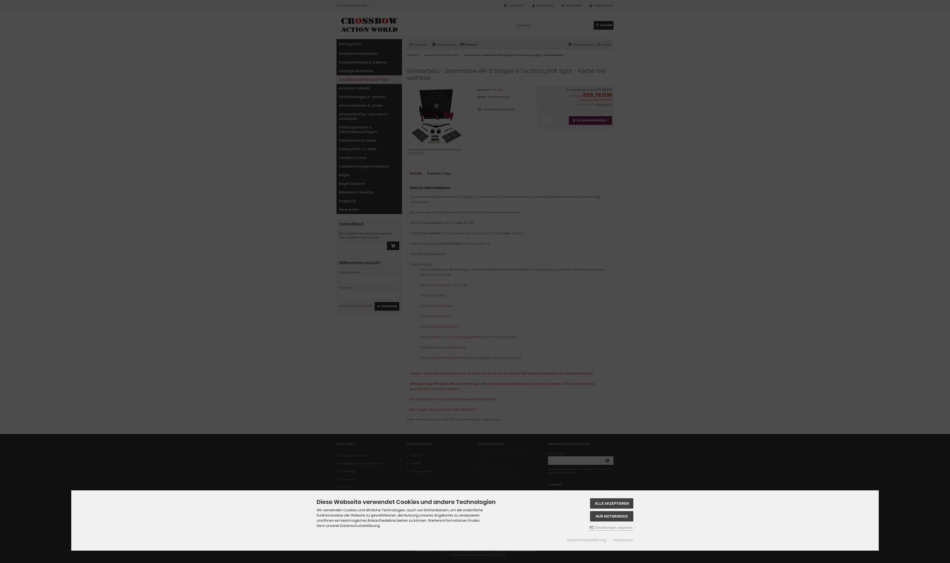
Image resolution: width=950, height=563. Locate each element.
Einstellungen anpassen (613, 527)
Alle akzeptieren (612, 503)
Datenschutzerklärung (586, 540)
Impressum (623, 540)
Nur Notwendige (612, 516)
